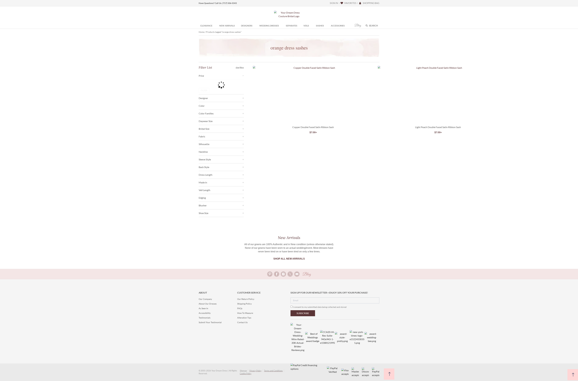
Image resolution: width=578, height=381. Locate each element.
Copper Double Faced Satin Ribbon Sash (313, 127)
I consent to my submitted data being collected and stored (319, 307)
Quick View (313, 116)
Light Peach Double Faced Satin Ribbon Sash (438, 127)
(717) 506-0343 (229, 3)
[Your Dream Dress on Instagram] (283, 274)
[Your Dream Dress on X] (290, 274)
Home (201, 32)
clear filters (240, 67)
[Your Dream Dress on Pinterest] (269, 274)
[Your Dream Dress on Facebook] (276, 274)
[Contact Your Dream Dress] (297, 274)
